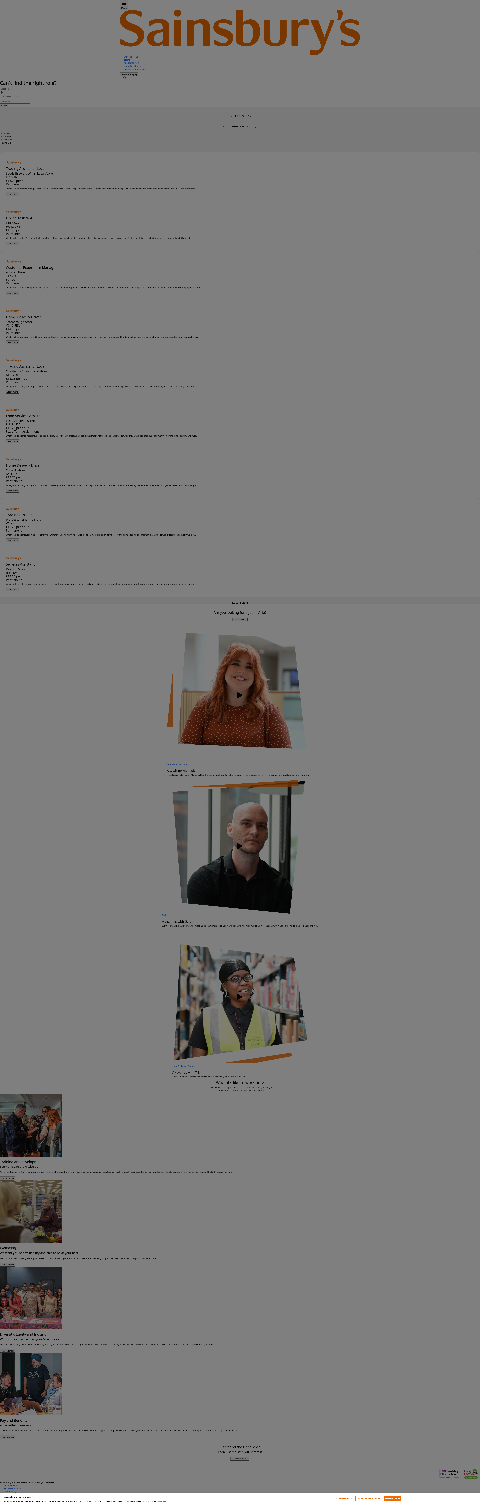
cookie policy (162, 1501)
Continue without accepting (368, 1498)
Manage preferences (344, 1498)
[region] (240, 1498)
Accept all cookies (392, 1498)
